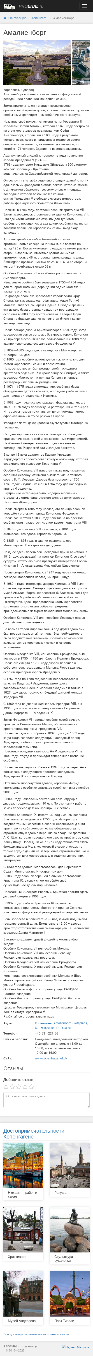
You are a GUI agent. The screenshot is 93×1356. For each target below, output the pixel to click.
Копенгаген (39, 17)
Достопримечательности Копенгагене (33, 1133)
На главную (16, 17)
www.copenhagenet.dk (51, 1058)
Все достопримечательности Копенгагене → (36, 1334)
